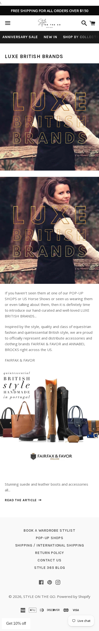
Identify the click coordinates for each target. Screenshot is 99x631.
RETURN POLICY (49, 553)
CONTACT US (49, 560)
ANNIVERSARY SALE (20, 37)
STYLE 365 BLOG (49, 568)
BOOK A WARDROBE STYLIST (49, 530)
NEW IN (50, 37)
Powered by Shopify (73, 596)
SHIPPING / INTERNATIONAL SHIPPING (49, 545)
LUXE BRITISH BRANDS (34, 56)
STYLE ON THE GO (39, 596)
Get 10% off (16, 623)
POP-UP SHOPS (49, 538)
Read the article (21, 500)
